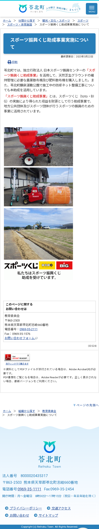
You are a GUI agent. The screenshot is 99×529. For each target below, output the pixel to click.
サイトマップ (48, 516)
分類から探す (26, 20)
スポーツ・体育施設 (19, 24)
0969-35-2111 (29, 329)
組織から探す (26, 411)
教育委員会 (49, 411)
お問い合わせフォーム (20, 338)
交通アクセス (61, 508)
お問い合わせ (19, 516)
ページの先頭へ (87, 405)
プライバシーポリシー (25, 508)
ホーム (7, 20)
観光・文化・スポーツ (56, 20)
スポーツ (82, 20)
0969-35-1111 (29, 489)
